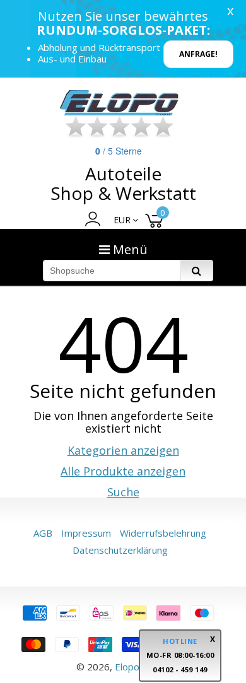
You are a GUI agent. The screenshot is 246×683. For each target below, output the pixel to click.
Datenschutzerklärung (120, 550)
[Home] (120, 102)
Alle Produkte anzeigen (123, 471)
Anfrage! (198, 54)
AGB (42, 533)
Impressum (86, 533)
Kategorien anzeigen (123, 450)
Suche (123, 491)
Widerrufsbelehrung (163, 533)
